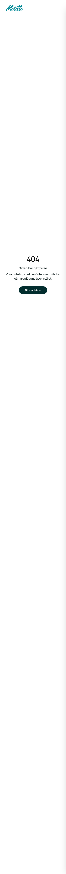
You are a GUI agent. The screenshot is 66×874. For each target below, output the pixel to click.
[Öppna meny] (58, 8)
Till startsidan (33, 290)
